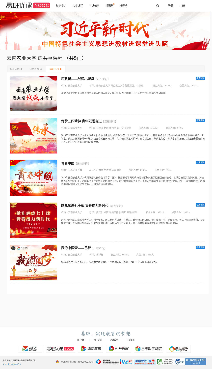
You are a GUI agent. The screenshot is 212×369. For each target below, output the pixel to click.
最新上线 (54, 69)
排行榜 (123, 5)
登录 (170, 5)
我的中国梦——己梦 (84, 248)
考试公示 (94, 5)
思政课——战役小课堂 (85, 79)
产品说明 (114, 340)
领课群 (109, 5)
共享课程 (77, 5)
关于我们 (81, 340)
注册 (182, 5)
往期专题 (130, 340)
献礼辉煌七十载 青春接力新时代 (92, 206)
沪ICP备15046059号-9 (11, 364)
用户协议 (98, 340)
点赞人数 (34, 69)
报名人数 (14, 69)
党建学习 (61, 5)
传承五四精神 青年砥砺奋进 (89, 121)
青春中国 (75, 163)
